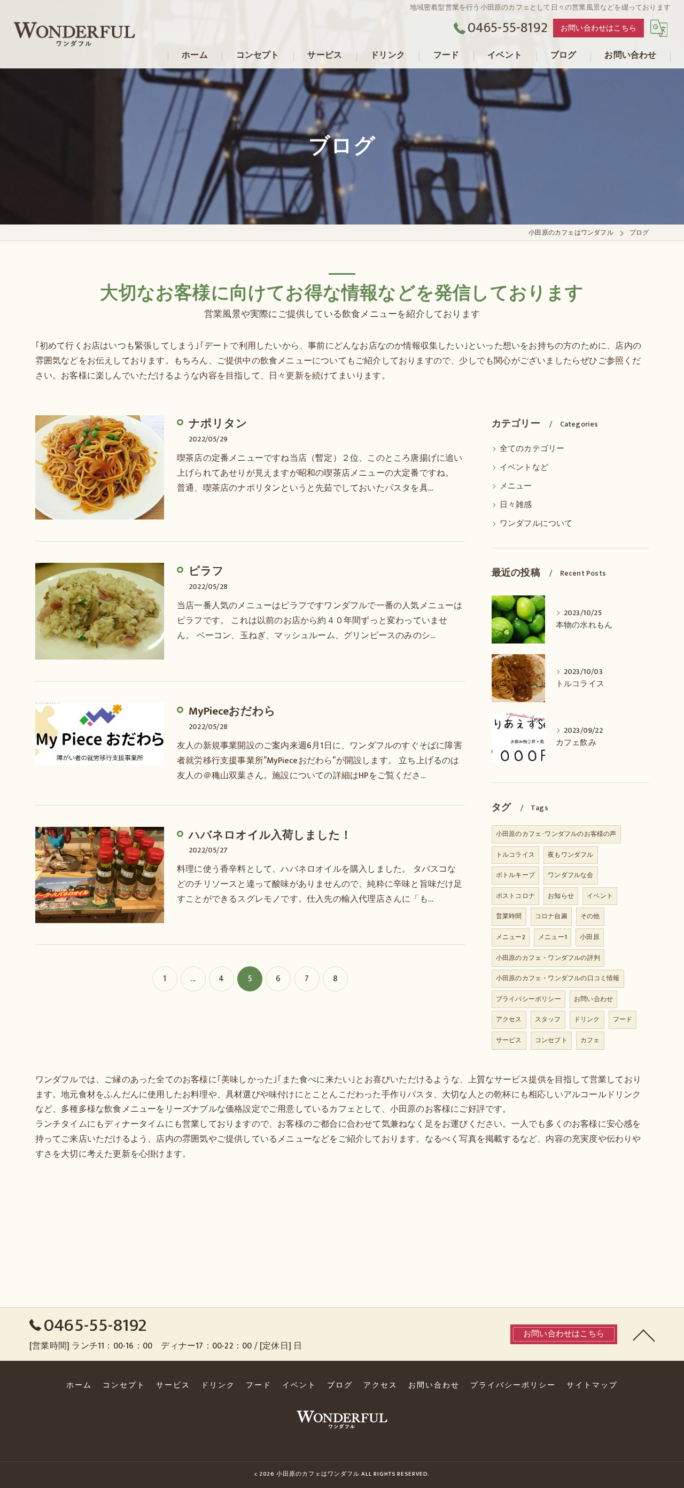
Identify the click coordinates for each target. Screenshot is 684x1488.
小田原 (590, 937)
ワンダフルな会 (570, 875)
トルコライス (515, 854)
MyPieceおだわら (232, 711)
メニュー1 (552, 937)
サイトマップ (592, 1385)
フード (623, 1019)
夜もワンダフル (570, 854)
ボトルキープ (515, 875)
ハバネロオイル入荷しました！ (270, 835)
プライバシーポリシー (528, 999)
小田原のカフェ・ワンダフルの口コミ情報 (558, 978)
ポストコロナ (515, 895)
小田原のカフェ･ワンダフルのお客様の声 (556, 833)
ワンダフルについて (536, 523)
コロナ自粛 (551, 916)
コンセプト (551, 1040)
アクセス (509, 1019)
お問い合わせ (593, 999)
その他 (590, 916)
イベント (600, 895)
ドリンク (587, 1019)
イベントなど (524, 467)
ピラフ (206, 571)
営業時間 (509, 916)
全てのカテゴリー (532, 449)
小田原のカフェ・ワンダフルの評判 (548, 957)
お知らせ (561, 895)
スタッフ (548, 1019)
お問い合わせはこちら (598, 28)
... (193, 979)
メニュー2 (510, 937)
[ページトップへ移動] (644, 1334)
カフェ (590, 1040)
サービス (509, 1040)
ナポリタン (218, 423)
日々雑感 (516, 505)
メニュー (516, 486)
